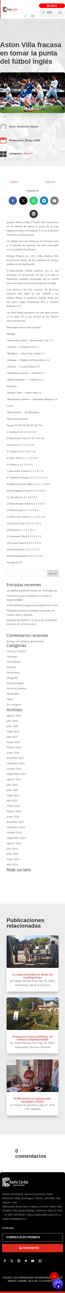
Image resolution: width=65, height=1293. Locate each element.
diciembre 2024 (15, 822)
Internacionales (15, 683)
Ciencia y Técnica (16, 651)
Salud (10, 699)
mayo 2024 (13, 859)
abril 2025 (12, 800)
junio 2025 (12, 790)
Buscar (53, 573)
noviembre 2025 (16, 763)
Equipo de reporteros (26, 1105)
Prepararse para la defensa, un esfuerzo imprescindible (32, 1038)
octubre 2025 (14, 768)
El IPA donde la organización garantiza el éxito (32, 605)
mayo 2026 (13, 731)
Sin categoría (14, 704)
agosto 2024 (14, 843)
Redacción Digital (27, 126)
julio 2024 (12, 848)
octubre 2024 (14, 832)
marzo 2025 (13, 805)
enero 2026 (13, 752)
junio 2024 (12, 853)
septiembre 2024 (16, 837)
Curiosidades (14, 661)
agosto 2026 (14, 715)
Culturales (12, 656)
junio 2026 (12, 726)
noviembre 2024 (16, 827)
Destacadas (13, 672)
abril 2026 (12, 736)
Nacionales (13, 693)
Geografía (12, 677)
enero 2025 (13, 816)
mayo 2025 (13, 795)
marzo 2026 (13, 742)
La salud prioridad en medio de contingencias (32, 590)
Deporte (28, 153)
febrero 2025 (14, 811)
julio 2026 (12, 720)
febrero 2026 (14, 747)
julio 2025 (12, 784)
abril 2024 (12, 864)
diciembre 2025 (15, 758)
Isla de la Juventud (17, 688)
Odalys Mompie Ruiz (25, 980)
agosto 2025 (14, 779)
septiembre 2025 (16, 774)
